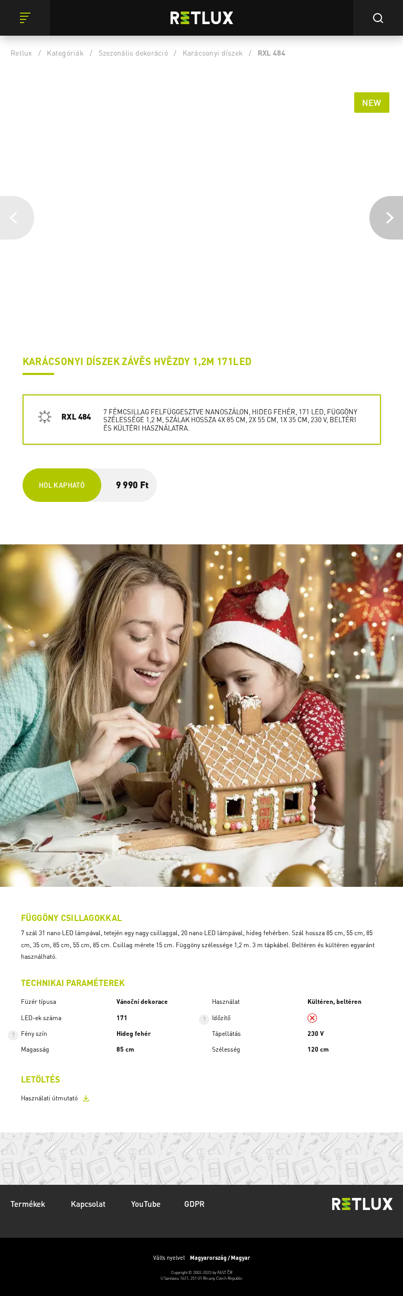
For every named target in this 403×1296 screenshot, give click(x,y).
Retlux (21, 52)
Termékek (28, 1203)
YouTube (146, 1203)
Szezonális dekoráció (133, 52)
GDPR (194, 1203)
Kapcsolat (89, 1203)
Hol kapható (61, 484)
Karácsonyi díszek (213, 52)
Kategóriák (65, 52)
